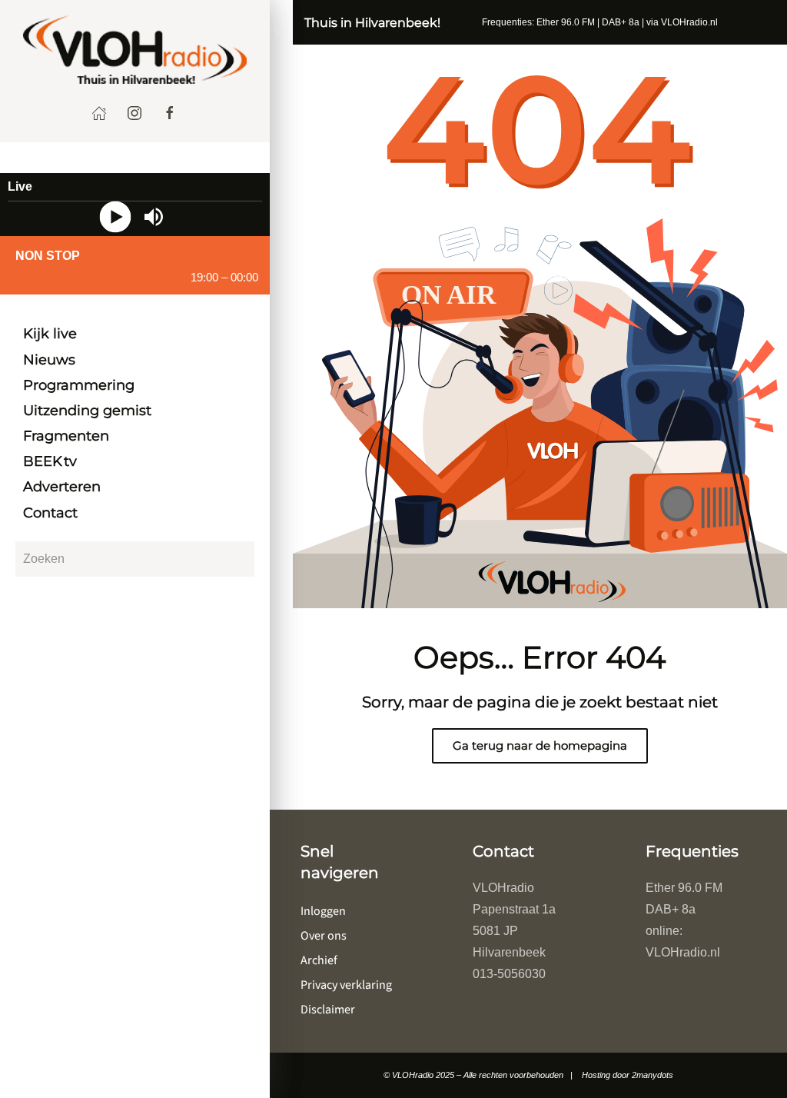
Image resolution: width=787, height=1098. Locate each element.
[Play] (115, 217)
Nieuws (49, 359)
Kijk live (50, 333)
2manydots (652, 1075)
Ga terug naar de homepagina (540, 745)
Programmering (78, 385)
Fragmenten (66, 436)
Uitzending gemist (87, 410)
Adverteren (62, 486)
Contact (50, 512)
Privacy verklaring (346, 985)
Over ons (324, 935)
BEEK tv (50, 461)
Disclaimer (328, 1009)
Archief (319, 960)
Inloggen (323, 911)
